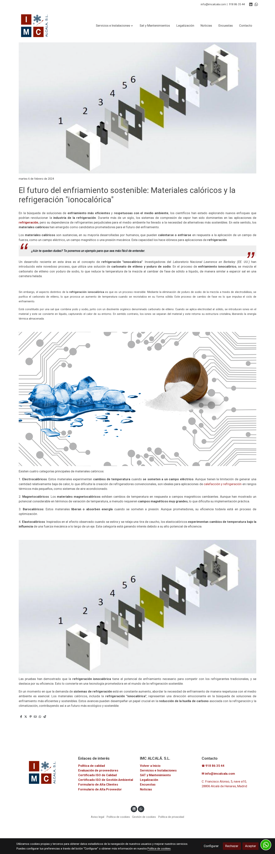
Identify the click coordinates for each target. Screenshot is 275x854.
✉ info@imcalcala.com (218, 773)
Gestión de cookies (144, 817)
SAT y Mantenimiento (155, 775)
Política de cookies (118, 817)
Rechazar (231, 846)
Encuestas (147, 784)
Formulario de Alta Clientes (98, 784)
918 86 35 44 (237, 4)
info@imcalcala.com (213, 4)
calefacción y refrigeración (223, 484)
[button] (114, 26)
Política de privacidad (171, 817)
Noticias (146, 789)
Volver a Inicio (150, 766)
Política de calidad (91, 766)
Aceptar (250, 846)
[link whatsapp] (256, 4)
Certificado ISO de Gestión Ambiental (105, 780)
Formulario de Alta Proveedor (100, 789)
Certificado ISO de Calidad (97, 775)
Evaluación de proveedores (98, 770)
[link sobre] (45, 772)
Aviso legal (97, 817)
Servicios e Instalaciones (158, 770)
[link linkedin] (251, 4)
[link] (35, 25)
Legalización (149, 780)
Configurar (211, 846)
